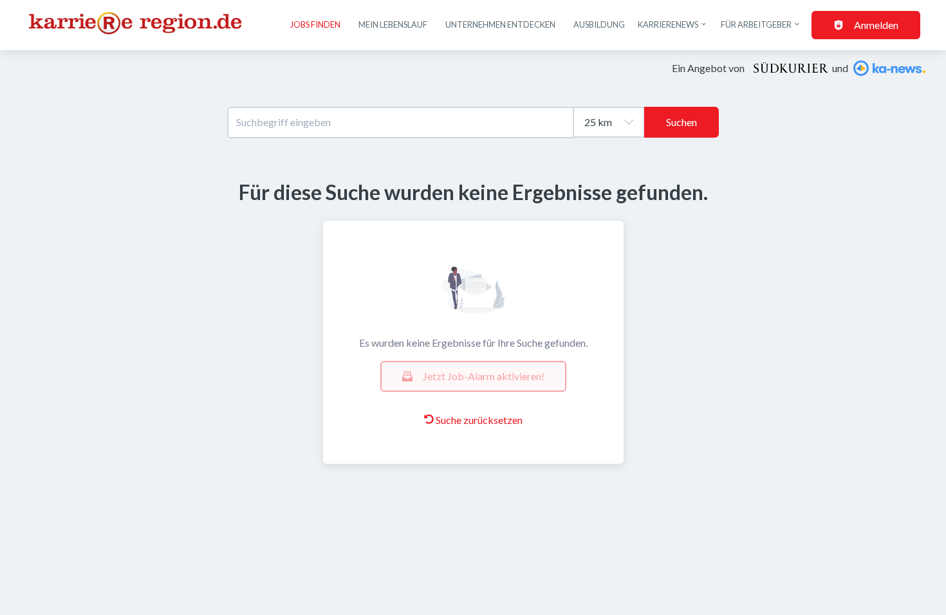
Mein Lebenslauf (392, 24)
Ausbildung (599, 24)
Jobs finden (315, 24)
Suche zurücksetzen (479, 420)
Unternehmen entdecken (500, 24)
